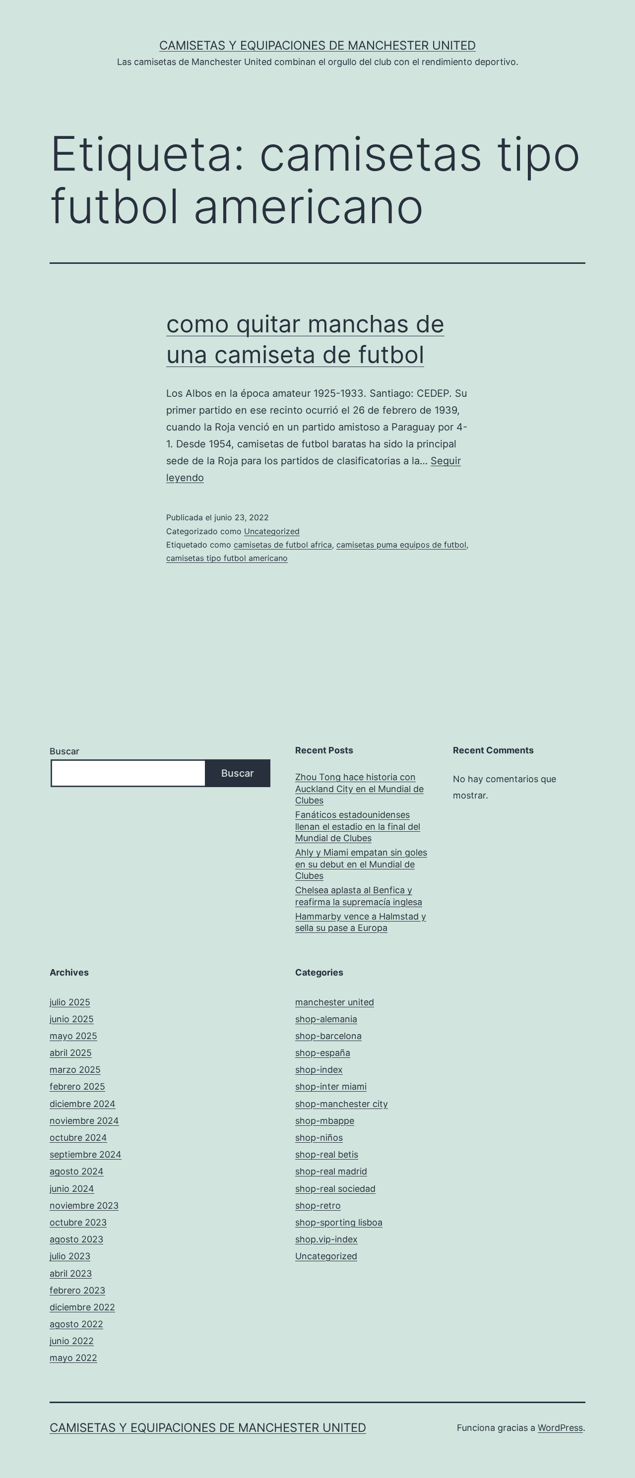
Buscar (64, 751)
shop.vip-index (326, 1239)
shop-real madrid (331, 1171)
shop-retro (318, 1205)
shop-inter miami (331, 1086)
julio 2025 (70, 1002)
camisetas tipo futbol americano (227, 558)
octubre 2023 (78, 1222)
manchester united (334, 1002)
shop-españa (322, 1052)
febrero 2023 (77, 1290)
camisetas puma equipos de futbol (401, 545)
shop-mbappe (324, 1120)
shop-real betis (326, 1154)
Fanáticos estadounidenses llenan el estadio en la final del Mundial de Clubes (357, 826)
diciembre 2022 (82, 1307)
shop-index (319, 1069)
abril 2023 (71, 1273)
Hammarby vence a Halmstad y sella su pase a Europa (360, 922)
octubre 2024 (78, 1137)
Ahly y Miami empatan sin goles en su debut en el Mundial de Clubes (361, 864)
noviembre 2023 (84, 1205)
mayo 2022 (73, 1358)
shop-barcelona (328, 1036)
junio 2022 (72, 1341)
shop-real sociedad (335, 1188)
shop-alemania (326, 1019)
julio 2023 (70, 1256)
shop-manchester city (341, 1104)
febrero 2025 (77, 1086)
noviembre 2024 (84, 1120)
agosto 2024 (77, 1171)
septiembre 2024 (86, 1154)
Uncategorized (272, 531)
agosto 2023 (76, 1239)
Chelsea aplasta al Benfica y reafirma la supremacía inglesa (358, 896)
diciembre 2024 (83, 1104)
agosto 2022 (76, 1324)
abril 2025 (71, 1052)
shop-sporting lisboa (338, 1222)
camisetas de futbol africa (283, 545)
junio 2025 (72, 1019)
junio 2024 (72, 1188)
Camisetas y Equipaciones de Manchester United (317, 45)
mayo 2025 (73, 1036)
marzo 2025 (75, 1069)
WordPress (560, 1427)
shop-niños (319, 1137)
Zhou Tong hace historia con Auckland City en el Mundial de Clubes (359, 788)
